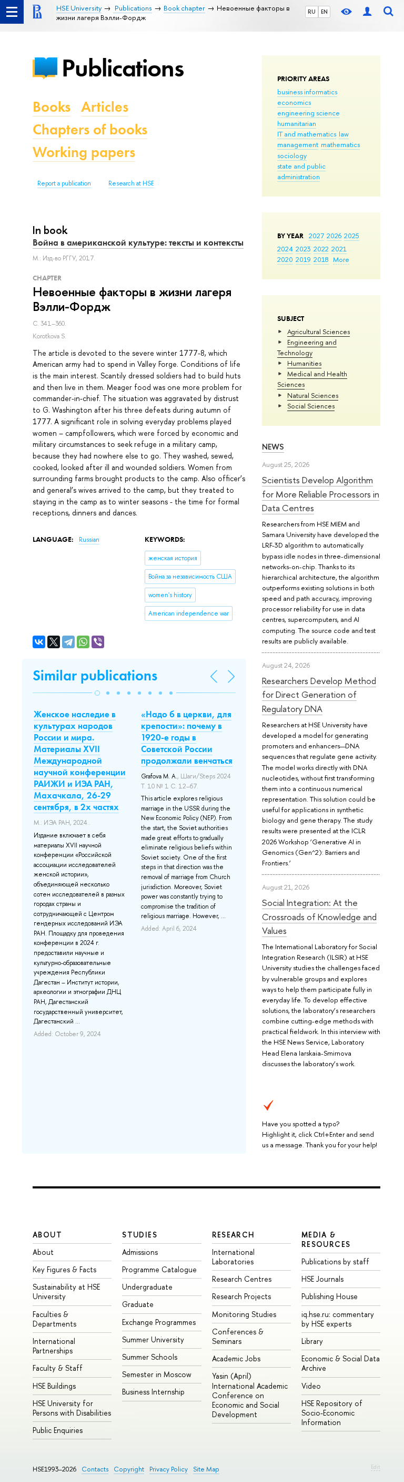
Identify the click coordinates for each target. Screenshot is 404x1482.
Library (312, 1341)
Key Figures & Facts (64, 1269)
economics (294, 102)
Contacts (95, 1469)
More (341, 259)
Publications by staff (335, 1261)
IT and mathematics (306, 134)
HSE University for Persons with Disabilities (72, 1408)
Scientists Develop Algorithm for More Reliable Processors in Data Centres (320, 494)
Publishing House (329, 1296)
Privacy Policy (168, 1469)
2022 (321, 248)
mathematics (340, 144)
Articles (104, 106)
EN (324, 11)
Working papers (84, 152)
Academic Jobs (236, 1358)
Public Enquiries (58, 1430)
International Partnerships (54, 1346)
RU (312, 11)
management (297, 144)
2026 (334, 235)
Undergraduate (147, 1287)
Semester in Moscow (156, 1374)
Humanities (304, 363)
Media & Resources (326, 1239)
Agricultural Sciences (318, 331)
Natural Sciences (312, 395)
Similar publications (95, 675)
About (47, 1235)
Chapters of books (90, 129)
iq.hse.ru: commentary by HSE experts (337, 1319)
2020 (285, 259)
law (344, 134)
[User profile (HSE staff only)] (367, 12)
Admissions (140, 1252)
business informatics (307, 91)
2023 (303, 248)
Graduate (138, 1304)
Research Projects (241, 1296)
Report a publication (64, 183)
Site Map (206, 1469)
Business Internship (153, 1392)
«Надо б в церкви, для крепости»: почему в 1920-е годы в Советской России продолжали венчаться (187, 737)
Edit (375, 1466)
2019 (303, 259)
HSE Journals (322, 1279)
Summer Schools (149, 1357)
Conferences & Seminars (238, 1336)
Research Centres (241, 1279)
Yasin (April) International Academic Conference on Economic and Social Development (250, 1395)
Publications (123, 68)
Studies (139, 1235)
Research (233, 1235)
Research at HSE (131, 183)
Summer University (153, 1339)
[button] (97, 693)
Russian (89, 539)
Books (51, 106)
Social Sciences (311, 406)
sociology (292, 155)
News (273, 446)
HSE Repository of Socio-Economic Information (331, 1412)
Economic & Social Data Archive (340, 1363)
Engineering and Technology (307, 347)
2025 (351, 235)
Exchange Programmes (159, 1322)
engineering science (308, 113)
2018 (321, 259)
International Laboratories (233, 1256)
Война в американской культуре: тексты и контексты (138, 242)
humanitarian (296, 123)
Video (311, 1386)
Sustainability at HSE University (66, 1291)
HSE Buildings (54, 1386)
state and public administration (301, 171)
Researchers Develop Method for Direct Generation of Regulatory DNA (319, 695)
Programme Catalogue (159, 1269)
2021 (339, 248)
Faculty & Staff (58, 1368)
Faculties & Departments (54, 1319)
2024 (285, 248)
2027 (316, 235)
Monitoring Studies (244, 1314)
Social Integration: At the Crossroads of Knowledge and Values (319, 916)
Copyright (129, 1469)
